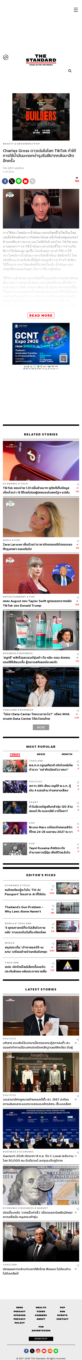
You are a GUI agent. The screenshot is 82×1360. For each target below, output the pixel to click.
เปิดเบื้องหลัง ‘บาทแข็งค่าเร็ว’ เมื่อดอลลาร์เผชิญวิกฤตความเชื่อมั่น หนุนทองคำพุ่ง (37, 1214)
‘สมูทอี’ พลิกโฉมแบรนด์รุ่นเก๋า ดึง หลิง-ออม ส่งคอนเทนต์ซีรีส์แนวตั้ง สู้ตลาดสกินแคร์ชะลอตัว (36, 659)
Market (42, 1208)
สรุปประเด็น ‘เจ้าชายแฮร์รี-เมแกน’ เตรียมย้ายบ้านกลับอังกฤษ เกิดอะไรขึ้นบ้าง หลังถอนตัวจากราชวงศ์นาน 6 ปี (26, 949)
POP (37, 143)
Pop (62, 1307)
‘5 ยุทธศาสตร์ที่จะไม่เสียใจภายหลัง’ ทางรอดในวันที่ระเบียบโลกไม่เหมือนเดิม (25, 930)
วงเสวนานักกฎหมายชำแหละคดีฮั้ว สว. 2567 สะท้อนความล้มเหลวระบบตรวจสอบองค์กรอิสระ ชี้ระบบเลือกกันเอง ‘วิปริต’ (37, 1101)
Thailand (10, 709)
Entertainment (14, 596)
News (19, 1307)
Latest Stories (41, 989)
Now (62, 1311)
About (41, 1319)
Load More (41, 1282)
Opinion (20, 1315)
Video (41, 1311)
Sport (34, 802)
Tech (24, 483)
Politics (35, 781)
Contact (62, 1319)
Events (62, 1315)
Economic (10, 483)
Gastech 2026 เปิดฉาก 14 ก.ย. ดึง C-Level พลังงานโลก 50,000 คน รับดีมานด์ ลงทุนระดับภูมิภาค (38, 1158)
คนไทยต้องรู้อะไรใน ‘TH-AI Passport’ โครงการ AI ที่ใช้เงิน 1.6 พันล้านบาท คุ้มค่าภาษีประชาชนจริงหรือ (25, 892)
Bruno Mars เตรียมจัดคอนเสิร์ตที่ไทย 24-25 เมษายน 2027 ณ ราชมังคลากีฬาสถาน (50, 829)
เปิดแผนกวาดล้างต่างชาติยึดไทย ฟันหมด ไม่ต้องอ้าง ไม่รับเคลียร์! (37, 1271)
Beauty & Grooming (17, 143)
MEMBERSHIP (41, 1338)
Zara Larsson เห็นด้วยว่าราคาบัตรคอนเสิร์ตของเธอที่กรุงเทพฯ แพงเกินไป (37, 546)
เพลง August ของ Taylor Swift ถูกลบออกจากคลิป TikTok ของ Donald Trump (37, 603)
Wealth (41, 1307)
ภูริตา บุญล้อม (16, 168)
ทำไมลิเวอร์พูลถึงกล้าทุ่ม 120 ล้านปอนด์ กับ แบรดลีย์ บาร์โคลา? (51, 808)
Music (7, 540)
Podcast (20, 1311)
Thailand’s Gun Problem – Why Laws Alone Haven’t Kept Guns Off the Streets (24, 909)
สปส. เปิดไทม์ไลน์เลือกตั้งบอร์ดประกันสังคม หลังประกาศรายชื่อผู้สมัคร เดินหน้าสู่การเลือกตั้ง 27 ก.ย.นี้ (26, 969)
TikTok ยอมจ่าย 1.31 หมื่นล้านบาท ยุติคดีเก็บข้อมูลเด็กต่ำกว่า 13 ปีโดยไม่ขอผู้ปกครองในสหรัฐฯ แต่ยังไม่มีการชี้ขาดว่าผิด (36, 490)
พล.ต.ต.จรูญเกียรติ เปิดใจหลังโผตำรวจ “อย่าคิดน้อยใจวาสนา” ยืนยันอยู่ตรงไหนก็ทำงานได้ (51, 767)
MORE (41, 727)
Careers (41, 1315)
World (9, 923)
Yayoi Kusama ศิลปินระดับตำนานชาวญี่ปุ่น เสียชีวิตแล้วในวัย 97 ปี (49, 850)
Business (9, 653)
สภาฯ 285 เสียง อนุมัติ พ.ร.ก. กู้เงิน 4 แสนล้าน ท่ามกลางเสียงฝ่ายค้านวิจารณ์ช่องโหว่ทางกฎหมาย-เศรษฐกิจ (50, 788)
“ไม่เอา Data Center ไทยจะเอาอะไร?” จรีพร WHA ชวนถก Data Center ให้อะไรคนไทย (36, 716)
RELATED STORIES (41, 434)
